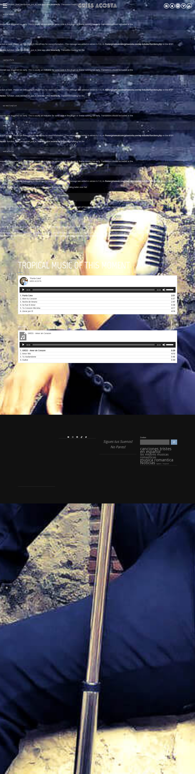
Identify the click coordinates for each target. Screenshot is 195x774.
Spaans (158, 464)
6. (26, 311)
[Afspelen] (23, 289)
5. (30, 308)
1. (26, 295)
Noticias (147, 463)
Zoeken (143, 437)
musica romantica (156, 460)
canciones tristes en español (155, 450)
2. (28, 298)
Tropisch (166, 464)
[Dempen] (163, 289)
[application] (98, 290)
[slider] (170, 289)
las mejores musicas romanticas (154, 456)
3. (28, 302)
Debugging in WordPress (34, 44)
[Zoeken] (174, 442)
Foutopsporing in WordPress (28, 227)
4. (28, 305)
